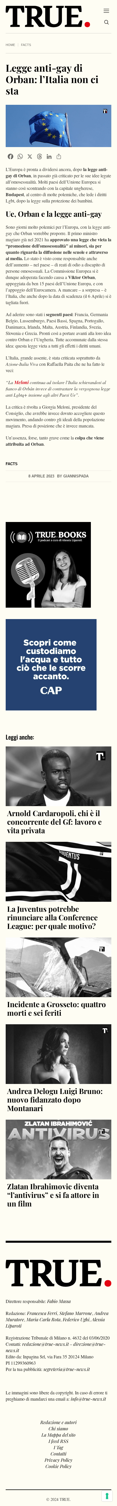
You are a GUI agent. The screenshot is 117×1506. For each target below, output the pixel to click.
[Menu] (106, 11)
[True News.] (48, 16)
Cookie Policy (58, 1466)
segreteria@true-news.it (66, 1369)
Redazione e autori (58, 1422)
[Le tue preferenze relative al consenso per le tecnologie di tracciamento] (107, 1496)
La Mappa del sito (58, 1435)
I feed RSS (58, 1441)
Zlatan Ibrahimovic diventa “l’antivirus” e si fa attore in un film (53, 1194)
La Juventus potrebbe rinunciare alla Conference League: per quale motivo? (52, 917)
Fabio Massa (59, 1301)
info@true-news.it (88, 1399)
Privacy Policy (58, 1460)
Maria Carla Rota (43, 1319)
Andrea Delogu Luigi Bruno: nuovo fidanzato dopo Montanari (55, 1099)
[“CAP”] (51, 664)
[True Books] (48, 604)
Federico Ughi (76, 1319)
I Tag (58, 1447)
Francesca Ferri (42, 1313)
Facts (26, 45)
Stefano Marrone (75, 1313)
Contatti (58, 1454)
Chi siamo (58, 1428)
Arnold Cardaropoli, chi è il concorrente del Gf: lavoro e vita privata (54, 821)
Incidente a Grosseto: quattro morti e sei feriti (56, 1008)
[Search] (106, 22)
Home (10, 45)
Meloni (21, 382)
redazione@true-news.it (45, 1344)
